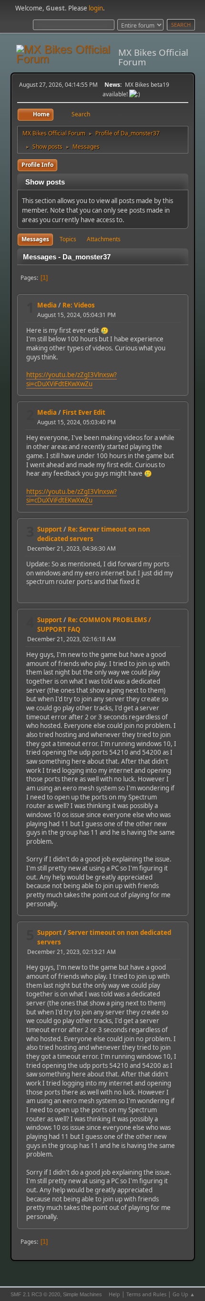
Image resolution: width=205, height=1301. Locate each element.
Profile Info (37, 165)
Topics (68, 239)
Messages (35, 239)
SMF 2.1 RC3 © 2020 (35, 1294)
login (96, 8)
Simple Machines (82, 1294)
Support (49, 529)
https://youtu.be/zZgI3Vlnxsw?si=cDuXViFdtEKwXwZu (71, 379)
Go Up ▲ (184, 1294)
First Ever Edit (83, 412)
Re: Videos (78, 305)
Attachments (104, 239)
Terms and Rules (146, 1294)
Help (114, 1294)
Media (47, 305)
